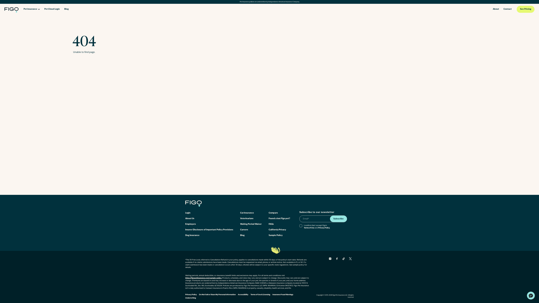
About (496, 9)
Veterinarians (246, 219)
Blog (66, 9)
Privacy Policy (191, 295)
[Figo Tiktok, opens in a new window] (343, 258)
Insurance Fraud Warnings (282, 295)
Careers (244, 230)
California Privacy (277, 230)
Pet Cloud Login (52, 9)
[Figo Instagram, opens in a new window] (330, 258)
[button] (531, 295)
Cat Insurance (247, 213)
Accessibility (243, 295)
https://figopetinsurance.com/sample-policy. (203, 278)
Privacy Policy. (324, 228)
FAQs (271, 224)
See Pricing (525, 9)
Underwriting (190, 298)
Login (187, 213)
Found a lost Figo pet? (279, 219)
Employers (190, 224)
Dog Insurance (192, 235)
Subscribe (338, 219)
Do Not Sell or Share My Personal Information (217, 295)
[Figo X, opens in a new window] (350, 258)
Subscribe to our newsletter (316, 212)
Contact (507, 9)
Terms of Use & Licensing (260, 295)
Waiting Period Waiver (251, 224)
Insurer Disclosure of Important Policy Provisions (209, 230)
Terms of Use (309, 228)
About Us (189, 219)
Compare (273, 213)
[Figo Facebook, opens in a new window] (337, 258)
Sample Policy (276, 235)
